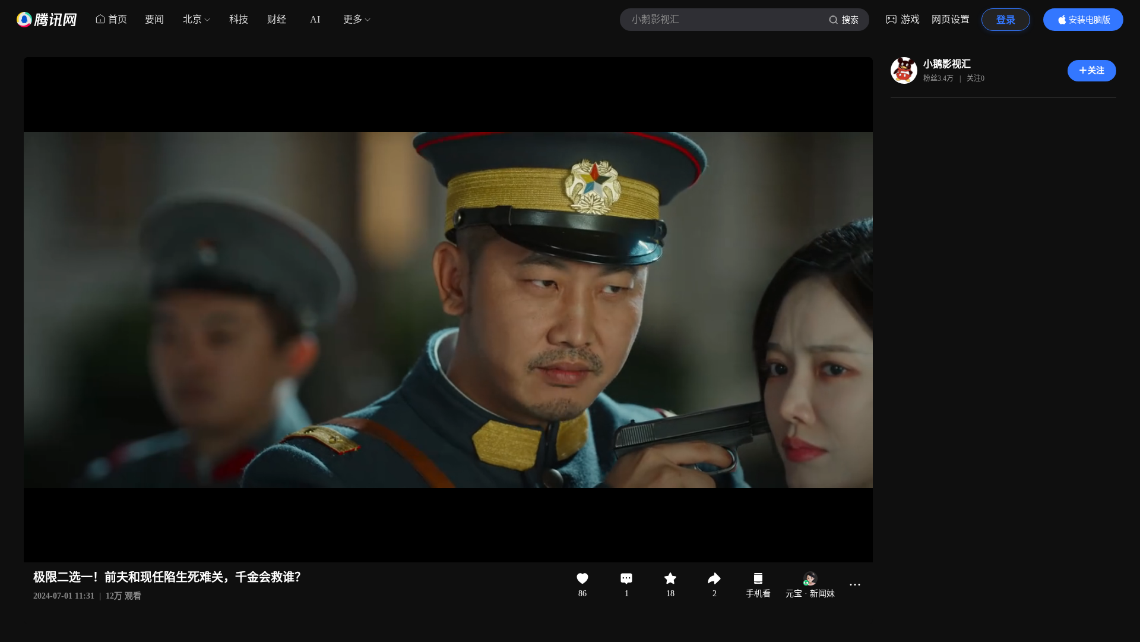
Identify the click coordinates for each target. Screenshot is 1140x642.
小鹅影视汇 (947, 64)
